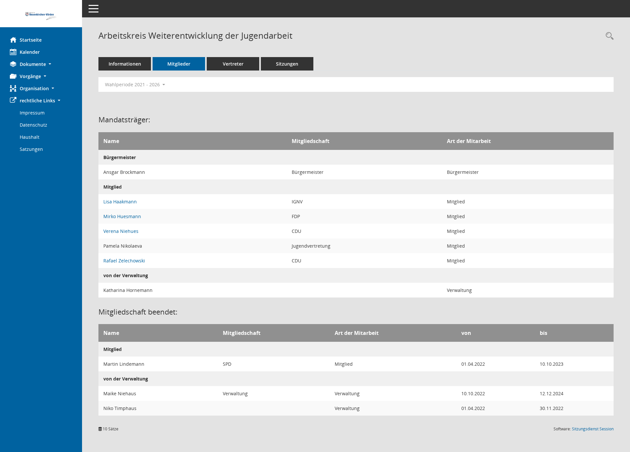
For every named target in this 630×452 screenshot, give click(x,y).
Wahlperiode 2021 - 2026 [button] (133, 84)
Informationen (125, 64)
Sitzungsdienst (593, 429)
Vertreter (233, 64)
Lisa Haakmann (120, 201)
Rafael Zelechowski (124, 260)
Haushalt (29, 137)
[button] (41, 64)
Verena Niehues (120, 231)
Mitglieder (178, 64)
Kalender (30, 52)
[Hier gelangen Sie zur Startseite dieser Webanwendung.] (41, 16)
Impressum (32, 113)
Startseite (31, 40)
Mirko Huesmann (122, 216)
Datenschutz (33, 125)
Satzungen (31, 149)
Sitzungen (287, 64)
